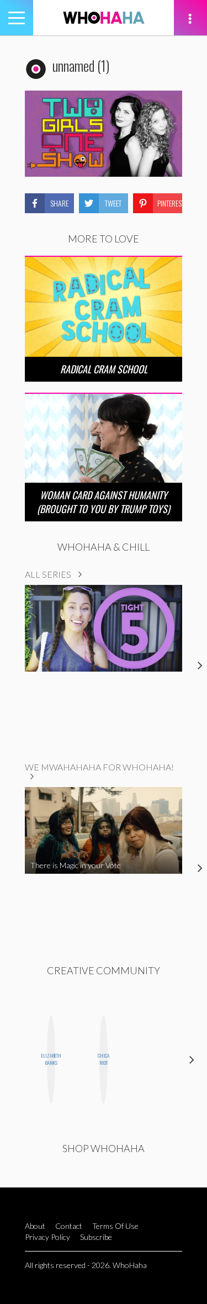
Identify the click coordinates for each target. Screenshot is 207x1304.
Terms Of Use (115, 1226)
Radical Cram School (103, 369)
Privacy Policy (47, 1237)
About (35, 1226)
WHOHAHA (103, 17)
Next (191, 1059)
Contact (68, 1226)
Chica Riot (103, 1059)
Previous (15, 1059)
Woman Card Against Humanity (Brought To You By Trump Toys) (103, 502)
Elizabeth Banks (51, 1059)
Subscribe (96, 1237)
